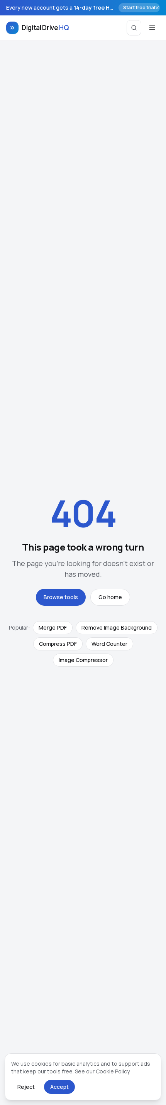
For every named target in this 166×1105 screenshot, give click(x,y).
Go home (110, 597)
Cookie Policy (112, 1071)
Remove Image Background (116, 627)
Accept (59, 1086)
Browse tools (61, 597)
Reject (26, 1086)
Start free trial (139, 7)
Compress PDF (58, 643)
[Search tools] (134, 27)
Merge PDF (53, 627)
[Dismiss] (157, 7)
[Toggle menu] (152, 27)
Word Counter (109, 643)
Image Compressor (83, 660)
